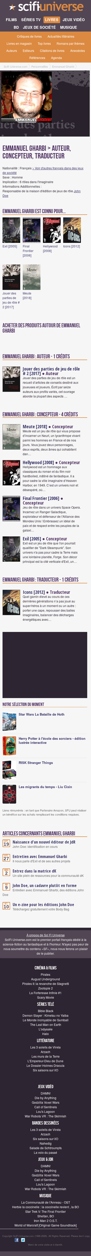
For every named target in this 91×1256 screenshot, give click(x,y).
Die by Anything (45, 1098)
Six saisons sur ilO (45, 1070)
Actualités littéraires (61, 36)
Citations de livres (52, 50)
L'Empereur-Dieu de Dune (45, 1061)
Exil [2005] (10, 246)
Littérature (45, 1040)
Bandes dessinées (45, 1123)
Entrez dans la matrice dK (34, 871)
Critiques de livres (29, 36)
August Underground (45, 979)
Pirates (45, 974)
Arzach (45, 1052)
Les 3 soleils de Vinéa (45, 1047)
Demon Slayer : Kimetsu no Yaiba (45, 1015)
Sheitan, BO (45, 1216)
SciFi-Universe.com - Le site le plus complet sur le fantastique (45, 7)
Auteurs (11, 50)
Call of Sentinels (45, 1107)
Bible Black (45, 1011)
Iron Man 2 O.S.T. (45, 1220)
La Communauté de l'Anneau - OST (45, 1202)
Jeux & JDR (45, 1159)
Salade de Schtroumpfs (46, 1148)
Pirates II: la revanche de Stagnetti (45, 983)
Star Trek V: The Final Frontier (45, 1211)
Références (37, 57)
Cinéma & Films (46, 968)
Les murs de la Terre (46, 1056)
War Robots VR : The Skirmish (45, 1116)
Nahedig (46, 1143)
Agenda (56, 57)
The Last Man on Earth (45, 1024)
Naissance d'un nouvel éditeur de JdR (44, 842)
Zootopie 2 (45, 988)
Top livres (44, 43)
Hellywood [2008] (50, 248)
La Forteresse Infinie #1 (45, 993)
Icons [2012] (71, 246)
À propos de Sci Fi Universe (46, 935)
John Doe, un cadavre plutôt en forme (45, 885)
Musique (45, 1196)
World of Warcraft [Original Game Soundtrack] (45, 1225)
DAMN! (46, 1093)
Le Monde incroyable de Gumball (46, 1020)
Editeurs (28, 50)
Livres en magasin (19, 43)
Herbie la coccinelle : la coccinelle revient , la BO (45, 1207)
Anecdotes (77, 50)
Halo (45, 1033)
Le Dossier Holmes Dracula (45, 1065)
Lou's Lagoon (45, 1111)
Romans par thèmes (70, 43)
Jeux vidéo (45, 1086)
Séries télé (45, 1004)
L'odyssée (46, 1029)
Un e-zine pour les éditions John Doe (43, 904)
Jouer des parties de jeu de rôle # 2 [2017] (11, 300)
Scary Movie (45, 997)
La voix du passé (45, 1152)
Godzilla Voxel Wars (45, 1102)
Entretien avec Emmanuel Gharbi (40, 856)
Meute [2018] (27, 295)
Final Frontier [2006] (28, 250)
